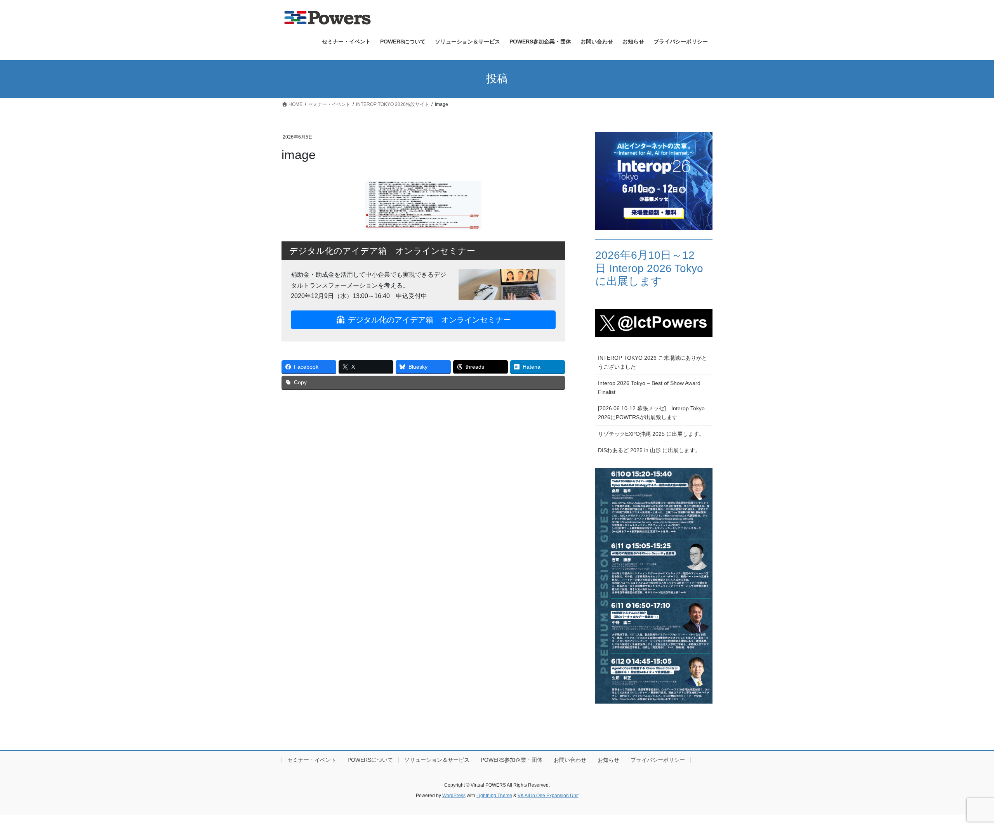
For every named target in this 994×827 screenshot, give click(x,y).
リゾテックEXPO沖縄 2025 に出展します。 (651, 434)
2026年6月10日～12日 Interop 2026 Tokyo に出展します (649, 268)
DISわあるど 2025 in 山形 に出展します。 (649, 450)
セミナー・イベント (311, 760)
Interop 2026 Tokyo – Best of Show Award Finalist (649, 387)
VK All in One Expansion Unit (548, 795)
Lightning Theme (494, 795)
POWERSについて (370, 760)
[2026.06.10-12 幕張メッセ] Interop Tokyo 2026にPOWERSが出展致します (651, 412)
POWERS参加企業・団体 (511, 760)
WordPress (454, 795)
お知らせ (608, 760)
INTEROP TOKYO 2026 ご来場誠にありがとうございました (652, 362)
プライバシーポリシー (658, 760)
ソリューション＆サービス (436, 760)
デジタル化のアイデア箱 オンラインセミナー (428, 320)
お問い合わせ (570, 760)
